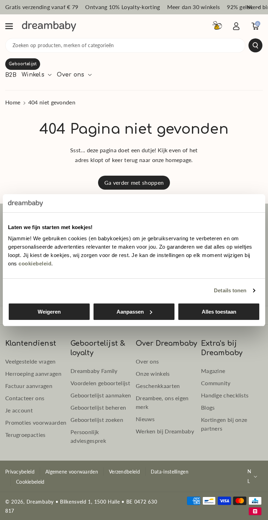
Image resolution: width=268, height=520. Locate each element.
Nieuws (145, 419)
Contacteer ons (24, 398)
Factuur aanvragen (28, 385)
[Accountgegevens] (236, 26)
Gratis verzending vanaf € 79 (41, 6)
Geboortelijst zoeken (96, 419)
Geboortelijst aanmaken (100, 395)
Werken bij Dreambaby (165, 431)
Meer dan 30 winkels (193, 6)
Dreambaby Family (94, 370)
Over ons (147, 361)
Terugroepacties (25, 434)
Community (216, 383)
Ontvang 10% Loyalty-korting (122, 6)
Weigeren (49, 312)
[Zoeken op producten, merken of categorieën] (255, 45)
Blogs (208, 407)
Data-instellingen (169, 472)
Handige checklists (224, 395)
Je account (19, 410)
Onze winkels (153, 373)
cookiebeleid (34, 263)
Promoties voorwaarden (35, 422)
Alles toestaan (219, 312)
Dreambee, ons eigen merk (162, 402)
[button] (13, 26)
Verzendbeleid (124, 472)
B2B (10, 75)
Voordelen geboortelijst (100, 383)
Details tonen (230, 290)
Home (12, 102)
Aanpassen (130, 312)
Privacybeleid (20, 472)
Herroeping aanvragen (33, 373)
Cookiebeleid (30, 482)
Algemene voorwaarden (71, 472)
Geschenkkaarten (158, 385)
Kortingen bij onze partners (224, 424)
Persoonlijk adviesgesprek (88, 436)
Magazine (213, 370)
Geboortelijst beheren (98, 407)
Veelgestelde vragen (30, 361)
